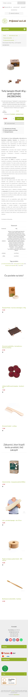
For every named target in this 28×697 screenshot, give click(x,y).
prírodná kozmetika (5, 263)
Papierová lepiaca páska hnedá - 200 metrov (12, 559)
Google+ (17, 639)
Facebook (6, 639)
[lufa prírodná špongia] (14, 505)
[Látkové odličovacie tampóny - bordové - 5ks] (14, 371)
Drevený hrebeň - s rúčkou (9, 426)
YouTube (10, 639)
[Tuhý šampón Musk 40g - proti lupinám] (18, 81)
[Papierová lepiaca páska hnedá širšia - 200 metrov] (14, 544)
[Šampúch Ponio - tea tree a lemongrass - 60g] (14, 292)
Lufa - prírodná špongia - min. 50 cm (12, 520)
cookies (12, 690)
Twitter (14, 639)
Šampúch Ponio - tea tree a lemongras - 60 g (14, 307)
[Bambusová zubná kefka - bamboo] (14, 584)
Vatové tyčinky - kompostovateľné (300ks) (13, 482)
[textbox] (10, 3)
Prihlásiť (23, 7)
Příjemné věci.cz (8, 7)
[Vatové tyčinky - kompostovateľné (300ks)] (14, 467)
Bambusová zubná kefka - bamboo (11, 599)
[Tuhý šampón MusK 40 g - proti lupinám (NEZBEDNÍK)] (10, 81)
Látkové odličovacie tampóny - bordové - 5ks (13, 386)
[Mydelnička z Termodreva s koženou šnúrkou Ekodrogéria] (14, 331)
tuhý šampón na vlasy (19, 263)
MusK (17, 111)
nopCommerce (16, 694)
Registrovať (16, 7)
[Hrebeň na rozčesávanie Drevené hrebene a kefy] (14, 411)
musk (19, 265)
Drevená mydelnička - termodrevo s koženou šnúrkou (12, 346)
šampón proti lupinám (10, 265)
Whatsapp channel (21, 639)
